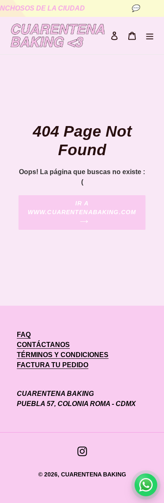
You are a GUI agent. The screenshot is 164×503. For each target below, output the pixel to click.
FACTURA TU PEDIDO (52, 365)
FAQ (24, 334)
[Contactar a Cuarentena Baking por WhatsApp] (146, 484)
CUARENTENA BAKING (93, 474)
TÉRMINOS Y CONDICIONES (62, 354)
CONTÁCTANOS (43, 344)
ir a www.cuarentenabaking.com (82, 207)
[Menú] (150, 36)
